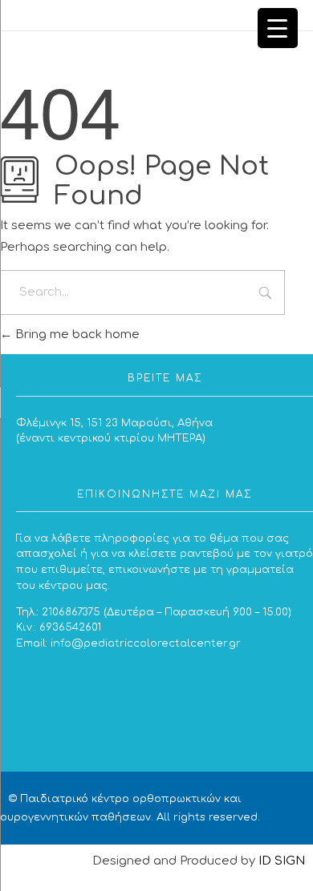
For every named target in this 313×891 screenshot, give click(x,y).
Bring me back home (76, 334)
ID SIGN (281, 861)
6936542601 (70, 627)
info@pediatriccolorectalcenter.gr (146, 643)
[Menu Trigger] (278, 28)
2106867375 (71, 612)
